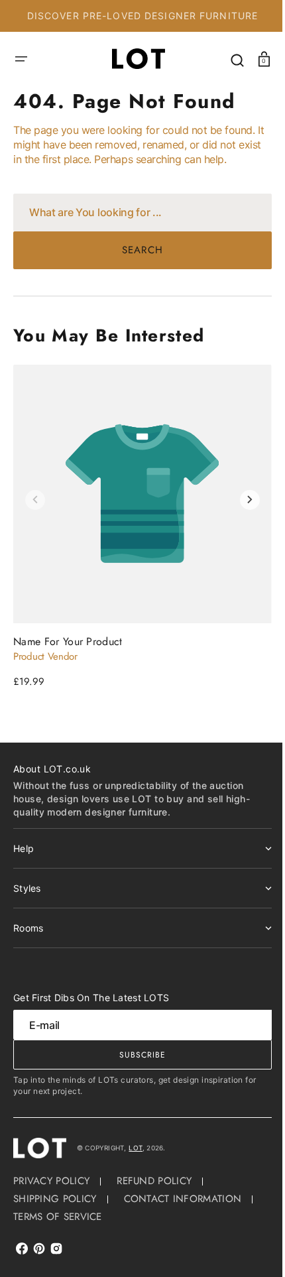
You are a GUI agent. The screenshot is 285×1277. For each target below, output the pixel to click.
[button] (21, 59)
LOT (135, 1148)
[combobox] (137, 212)
